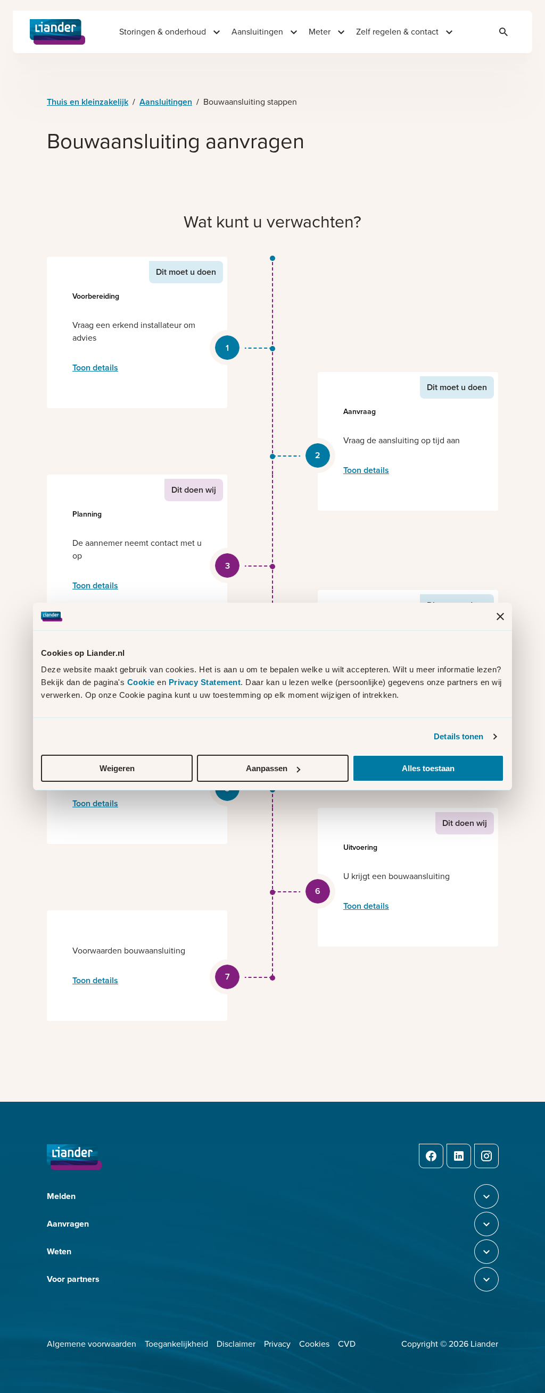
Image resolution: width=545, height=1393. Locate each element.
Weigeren (117, 768)
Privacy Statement (205, 682)
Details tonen (458, 736)
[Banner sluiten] (500, 616)
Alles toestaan (428, 768)
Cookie (142, 682)
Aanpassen (266, 768)
